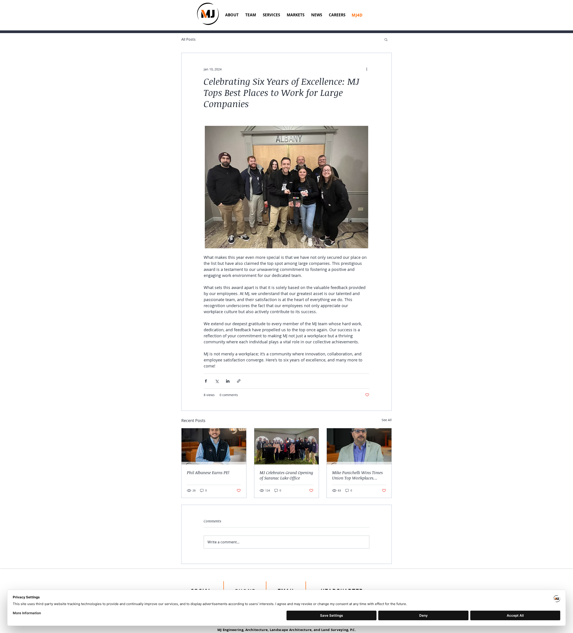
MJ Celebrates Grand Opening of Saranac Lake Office (286, 475)
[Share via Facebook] (206, 381)
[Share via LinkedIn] (228, 381)
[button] (386, 39)
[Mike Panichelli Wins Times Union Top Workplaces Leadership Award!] (359, 446)
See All (387, 420)
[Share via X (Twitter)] (217, 381)
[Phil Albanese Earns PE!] (214, 446)
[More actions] (366, 69)
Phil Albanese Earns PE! (208, 472)
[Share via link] (239, 381)
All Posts (188, 39)
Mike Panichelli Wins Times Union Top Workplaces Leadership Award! (357, 475)
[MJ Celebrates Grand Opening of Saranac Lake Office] (286, 446)
